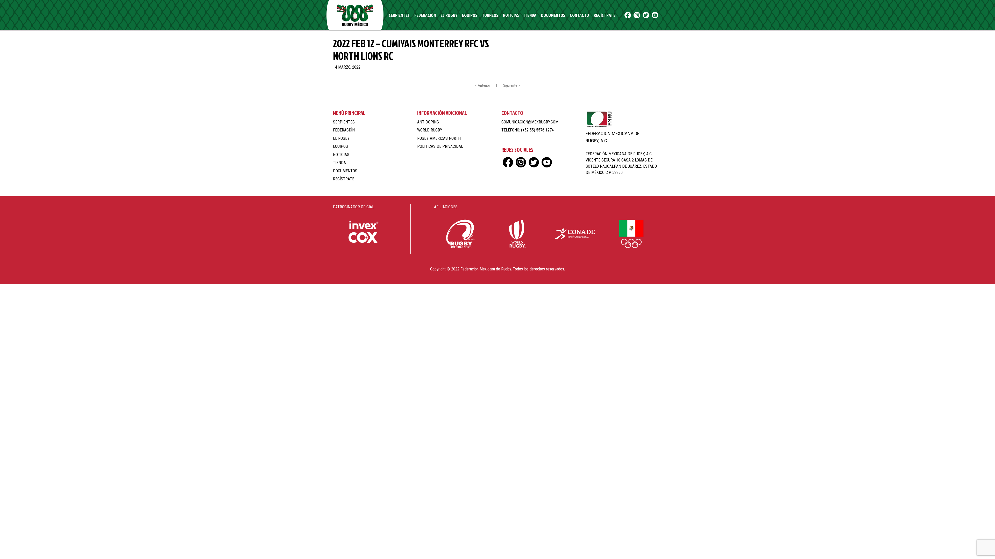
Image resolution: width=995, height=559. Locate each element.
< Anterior (482, 85)
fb (627, 15)
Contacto (579, 15)
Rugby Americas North (439, 138)
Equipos (469, 15)
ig (637, 15)
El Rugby (448, 15)
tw (646, 15)
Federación (425, 15)
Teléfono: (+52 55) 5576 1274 (527, 130)
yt (655, 15)
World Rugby (429, 130)
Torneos (490, 15)
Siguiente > (511, 85)
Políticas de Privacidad (440, 146)
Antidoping (428, 122)
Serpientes (399, 15)
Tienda (530, 15)
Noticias (511, 15)
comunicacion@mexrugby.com (529, 122)
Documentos (553, 15)
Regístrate (604, 15)
